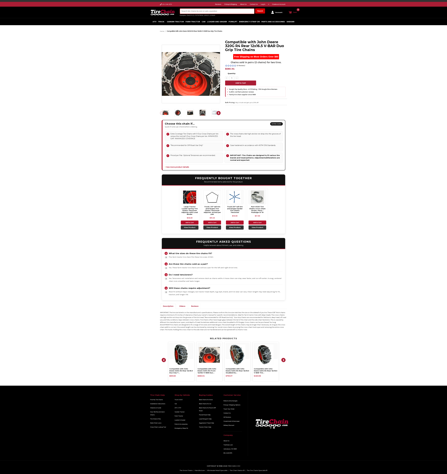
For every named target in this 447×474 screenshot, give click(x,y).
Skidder (290, 22)
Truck (161, 22)
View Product (189, 227)
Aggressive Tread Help (206, 423)
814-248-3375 (167, 4)
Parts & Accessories (181, 424)
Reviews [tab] (194, 306)
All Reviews (227, 417)
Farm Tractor (193, 22)
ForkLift (233, 22)
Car (203, 22)
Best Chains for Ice (205, 404)
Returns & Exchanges (230, 401)
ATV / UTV (178, 408)
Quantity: (232, 73)
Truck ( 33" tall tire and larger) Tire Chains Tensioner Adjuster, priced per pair (212, 210)
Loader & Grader (180, 420)
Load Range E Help (205, 419)
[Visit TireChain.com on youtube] (274, 428)
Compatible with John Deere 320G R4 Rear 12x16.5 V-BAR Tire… (265, 371)
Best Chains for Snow (206, 399)
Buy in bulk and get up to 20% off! (247, 102)
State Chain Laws (155, 423)
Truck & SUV (179, 399)
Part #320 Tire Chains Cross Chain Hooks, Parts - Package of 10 (257, 209)
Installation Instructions (157, 404)
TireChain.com (228, 445)
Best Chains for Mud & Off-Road (207, 409)
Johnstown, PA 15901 (230, 449)
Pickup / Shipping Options (232, 405)
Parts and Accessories (273, 22)
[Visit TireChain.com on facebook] (270, 428)
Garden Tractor (175, 22)
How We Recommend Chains (157, 413)
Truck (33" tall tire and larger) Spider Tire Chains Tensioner (235, 209)
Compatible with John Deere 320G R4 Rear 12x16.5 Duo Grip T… (181, 371)
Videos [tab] (182, 306)
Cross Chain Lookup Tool (158, 427)
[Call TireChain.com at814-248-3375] (161, 5)
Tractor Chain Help (205, 427)
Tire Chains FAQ (155, 419)
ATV (154, 22)
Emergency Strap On (249, 22)
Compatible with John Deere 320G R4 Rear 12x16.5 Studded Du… (237, 371)
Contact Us (227, 413)
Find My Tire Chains (156, 399)
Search (260, 11)
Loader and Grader (217, 22)
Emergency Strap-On (181, 428)
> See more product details (177, 167)
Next (218, 113)
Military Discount (229, 425)
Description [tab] (168, 306)
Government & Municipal (231, 421)
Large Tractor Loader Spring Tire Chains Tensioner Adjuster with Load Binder (189, 210)
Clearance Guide (155, 408)
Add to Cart (190, 222)
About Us (226, 441)
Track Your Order (229, 409)
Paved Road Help (204, 415)
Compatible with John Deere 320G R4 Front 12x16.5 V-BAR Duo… (207, 371)
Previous (161, 113)
